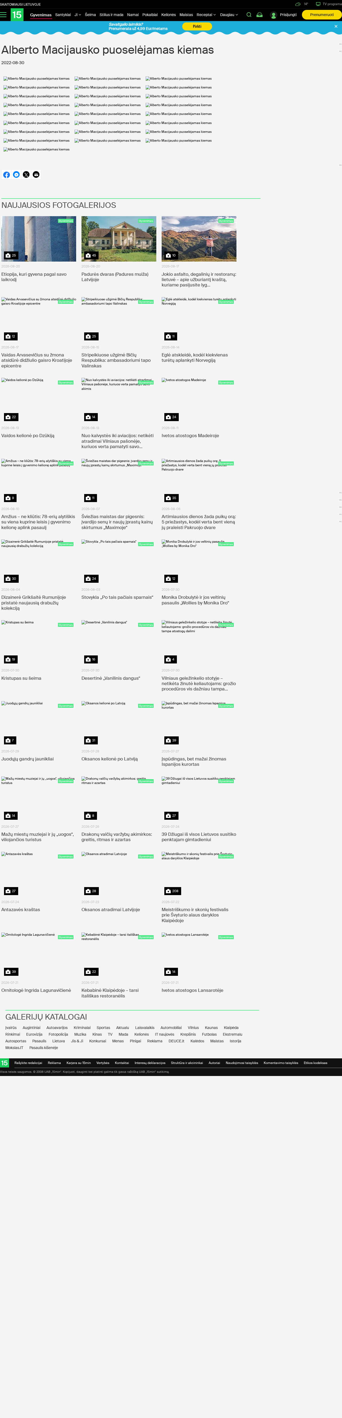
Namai (133, 14)
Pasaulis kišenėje (43, 1047)
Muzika (80, 1034)
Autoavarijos (57, 1027)
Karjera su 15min (79, 1063)
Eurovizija (34, 1034)
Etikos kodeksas (315, 1063)
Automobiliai (171, 1027)
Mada (123, 1034)
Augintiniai (31, 1027)
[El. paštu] (36, 174)
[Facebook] (6, 174)
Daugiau (227, 14)
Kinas (97, 1034)
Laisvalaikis (144, 1027)
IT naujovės (164, 1034)
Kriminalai (82, 1027)
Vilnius (193, 1027)
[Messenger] (16, 174)
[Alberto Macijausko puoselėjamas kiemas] (36, 78)
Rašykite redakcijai (28, 1063)
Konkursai (97, 1041)
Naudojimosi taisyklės (242, 1063)
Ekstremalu (232, 1034)
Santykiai (63, 14)
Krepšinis (188, 1034)
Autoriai (214, 1063)
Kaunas (211, 1027)
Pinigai (135, 1041)
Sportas (103, 1027)
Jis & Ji (77, 1041)
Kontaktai (122, 1063)
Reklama (154, 1041)
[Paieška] (249, 14)
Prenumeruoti (322, 14)
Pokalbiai (150, 14)
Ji (76, 14)
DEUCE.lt (176, 1041)
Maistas (186, 14)
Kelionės (168, 14)
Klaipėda (231, 1027)
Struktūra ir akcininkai (187, 1063)
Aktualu (122, 1027)
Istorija (235, 1041)
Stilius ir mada (111, 14)
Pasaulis (39, 1041)
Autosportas (15, 1041)
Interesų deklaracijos (150, 1063)
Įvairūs (11, 1027)
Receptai (205, 14)
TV (110, 1034)
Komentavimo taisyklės (281, 1063)
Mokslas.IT (14, 1047)
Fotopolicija (58, 1034)
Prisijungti (288, 14)
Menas (118, 1041)
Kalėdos (197, 1041)
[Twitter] (26, 174)
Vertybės (102, 1063)
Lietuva (58, 1041)
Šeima (90, 14)
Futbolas (209, 1034)
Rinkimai (12, 1034)
